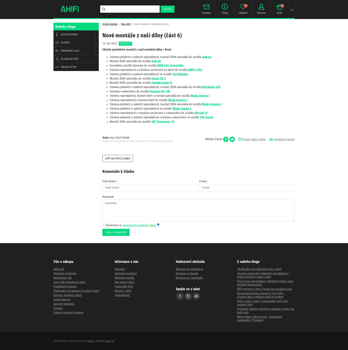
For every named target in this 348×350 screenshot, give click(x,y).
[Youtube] (196, 296)
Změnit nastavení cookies (68, 312)
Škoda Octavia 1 (178, 100)
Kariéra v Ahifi (123, 291)
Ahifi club (58, 269)
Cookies (58, 308)
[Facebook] (180, 296)
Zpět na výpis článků (117, 158)
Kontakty (120, 269)
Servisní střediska (63, 304)
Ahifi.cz (91, 340)
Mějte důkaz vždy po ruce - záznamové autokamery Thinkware (259, 318)
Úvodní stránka (109, 24)
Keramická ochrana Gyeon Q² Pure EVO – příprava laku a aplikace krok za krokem (261, 295)
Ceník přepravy (62, 299)
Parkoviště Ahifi (124, 286)
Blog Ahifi (126, 24)
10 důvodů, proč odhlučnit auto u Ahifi (259, 269)
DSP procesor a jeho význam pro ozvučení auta (264, 289)
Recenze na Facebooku (189, 278)
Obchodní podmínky (64, 273)
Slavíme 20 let (68, 67)
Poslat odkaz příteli (254, 139)
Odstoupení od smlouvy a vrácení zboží (76, 291)
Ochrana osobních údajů (67, 295)
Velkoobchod (122, 295)
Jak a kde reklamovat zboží (69, 282)
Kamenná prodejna (126, 273)
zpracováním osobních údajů (139, 225)
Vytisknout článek (284, 139)
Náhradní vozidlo (124, 278)
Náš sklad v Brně (124, 282)
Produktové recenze (65, 286)
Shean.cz (109, 340)
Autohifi (65, 42)
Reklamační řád (62, 278)
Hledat (167, 9)
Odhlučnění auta (70, 50)
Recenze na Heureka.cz (189, 269)
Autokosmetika (69, 34)
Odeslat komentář (116, 232)
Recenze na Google (187, 273)
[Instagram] (188, 296)
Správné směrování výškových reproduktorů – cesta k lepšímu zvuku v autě (263, 275)
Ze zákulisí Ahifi (69, 59)
